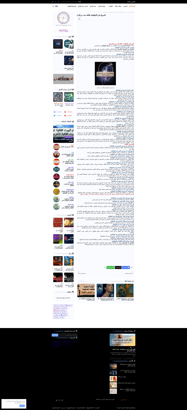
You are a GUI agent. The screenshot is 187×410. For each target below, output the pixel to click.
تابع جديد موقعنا (63, 78)
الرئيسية (125, 6)
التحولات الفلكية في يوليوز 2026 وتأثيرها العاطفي (127, 365)
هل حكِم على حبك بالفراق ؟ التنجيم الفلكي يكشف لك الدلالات (125, 299)
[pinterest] (55, 2)
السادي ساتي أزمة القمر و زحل (69, 286)
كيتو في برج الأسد (131, 1)
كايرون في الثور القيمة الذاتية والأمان (126, 383)
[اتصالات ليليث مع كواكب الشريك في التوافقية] (56, 176)
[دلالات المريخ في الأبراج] (56, 147)
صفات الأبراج (93, 6)
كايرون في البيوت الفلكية (69, 184)
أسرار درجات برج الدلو (59, 105)
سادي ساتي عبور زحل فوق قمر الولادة (59, 286)
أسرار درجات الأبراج (83, 6)
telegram (59, 115)
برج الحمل (64, 307)
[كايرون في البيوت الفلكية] (56, 184)
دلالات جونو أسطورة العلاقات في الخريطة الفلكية (87, 299)
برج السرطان (57, 312)
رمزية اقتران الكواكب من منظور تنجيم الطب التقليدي (127, 389)
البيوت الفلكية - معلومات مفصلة (69, 169)
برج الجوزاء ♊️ (57, 307)
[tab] (125, 6)
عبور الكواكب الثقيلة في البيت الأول (69, 69)
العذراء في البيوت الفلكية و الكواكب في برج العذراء (68, 199)
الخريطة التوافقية (72, 6)
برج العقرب (56, 315)
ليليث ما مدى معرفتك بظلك (129, 358)
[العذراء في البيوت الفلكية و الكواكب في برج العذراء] (56, 199)
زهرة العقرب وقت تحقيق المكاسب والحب (58, 247)
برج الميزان (56, 317)
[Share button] (104, 267)
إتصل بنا (97, 407)
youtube (70, 115)
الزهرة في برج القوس (70, 231)
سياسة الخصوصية (71, 407)
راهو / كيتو (63, 343)
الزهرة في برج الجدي (59, 231)
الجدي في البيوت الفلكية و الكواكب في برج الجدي (68, 207)
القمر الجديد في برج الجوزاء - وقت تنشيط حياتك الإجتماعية (123, 350)
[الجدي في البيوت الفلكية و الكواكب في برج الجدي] (56, 206)
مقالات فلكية (118, 6)
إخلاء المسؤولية (89, 407)
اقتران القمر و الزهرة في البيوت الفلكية (70, 247)
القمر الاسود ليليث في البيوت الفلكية (68, 155)
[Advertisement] (105, 32)
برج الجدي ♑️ (69, 305)
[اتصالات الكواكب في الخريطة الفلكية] (56, 162)
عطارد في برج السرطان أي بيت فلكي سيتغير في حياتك (127, 371)
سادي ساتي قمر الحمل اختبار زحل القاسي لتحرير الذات (70, 269)
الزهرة (74, 341)
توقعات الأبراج (101, 6)
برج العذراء (64, 312)
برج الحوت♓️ (57, 310)
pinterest (69, 112)
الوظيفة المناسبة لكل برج (117, 358)
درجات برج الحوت (69, 104)
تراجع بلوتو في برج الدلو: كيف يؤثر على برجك (69, 52)
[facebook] (58, 2)
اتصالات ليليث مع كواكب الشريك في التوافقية (68, 177)
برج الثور (62, 305)
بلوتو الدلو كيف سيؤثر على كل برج (58, 52)
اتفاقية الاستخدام (81, 407)
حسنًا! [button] (22, 405)
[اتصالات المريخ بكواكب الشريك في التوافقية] (56, 191)
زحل (68, 343)
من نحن (63, 407)
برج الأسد (56, 305)
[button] (56, 6)
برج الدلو (63, 310)
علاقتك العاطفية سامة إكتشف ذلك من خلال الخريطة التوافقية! (105, 299)
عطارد (62, 317)
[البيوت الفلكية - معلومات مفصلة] (56, 169)
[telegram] (53, 2)
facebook (59, 112)
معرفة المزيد (18, 402)
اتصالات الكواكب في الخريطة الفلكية (68, 162)
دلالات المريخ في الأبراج (67, 146)
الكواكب (111, 6)
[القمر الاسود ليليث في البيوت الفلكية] (56, 154)
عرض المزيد (82, 281)
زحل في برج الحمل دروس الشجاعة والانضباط (58, 269)
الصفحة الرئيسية (130, 12)
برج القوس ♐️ (64, 315)
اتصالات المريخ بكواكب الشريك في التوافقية (67, 192)
